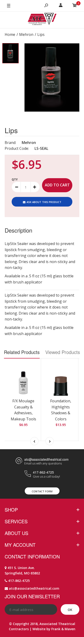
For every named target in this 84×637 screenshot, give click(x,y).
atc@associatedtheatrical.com (46, 459)
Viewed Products (62, 352)
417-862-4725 (43, 472)
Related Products (22, 352)
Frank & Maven (63, 629)
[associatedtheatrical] (42, 20)
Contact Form (42, 491)
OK (70, 609)
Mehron (29, 142)
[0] (74, 6)
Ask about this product (44, 202)
